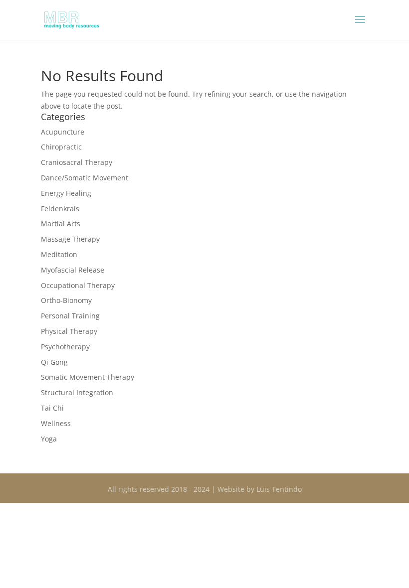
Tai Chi (52, 408)
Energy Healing (66, 193)
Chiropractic (61, 146)
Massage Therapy (70, 239)
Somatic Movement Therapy (87, 377)
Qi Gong (54, 362)
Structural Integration (77, 392)
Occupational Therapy (78, 285)
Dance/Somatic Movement (84, 177)
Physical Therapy (69, 331)
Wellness (56, 423)
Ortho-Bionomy (66, 300)
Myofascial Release (72, 270)
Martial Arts (60, 223)
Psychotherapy (65, 346)
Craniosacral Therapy (76, 162)
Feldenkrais (60, 208)
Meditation (59, 254)
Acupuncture (62, 132)
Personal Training (70, 315)
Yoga (49, 438)
